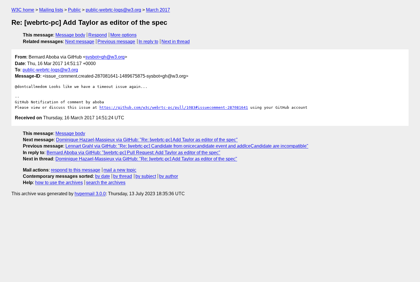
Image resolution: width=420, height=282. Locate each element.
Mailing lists (51, 9)
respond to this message (75, 170)
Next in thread (175, 41)
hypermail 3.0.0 (90, 193)
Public (74, 9)
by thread (122, 176)
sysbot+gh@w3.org (105, 57)
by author (168, 176)
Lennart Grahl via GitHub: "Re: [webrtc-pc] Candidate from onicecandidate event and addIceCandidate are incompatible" (186, 146)
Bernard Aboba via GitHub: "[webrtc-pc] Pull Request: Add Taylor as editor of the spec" (133, 152)
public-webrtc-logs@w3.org (113, 9)
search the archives (105, 182)
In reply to (148, 41)
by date (102, 176)
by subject (145, 176)
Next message (79, 41)
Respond (97, 35)
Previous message (116, 41)
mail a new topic (119, 170)
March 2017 (158, 9)
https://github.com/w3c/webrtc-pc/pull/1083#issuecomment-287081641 (173, 107)
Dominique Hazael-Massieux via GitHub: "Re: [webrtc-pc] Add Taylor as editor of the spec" (147, 139)
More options (123, 35)
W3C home (22, 9)
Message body (70, 35)
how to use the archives (59, 182)
